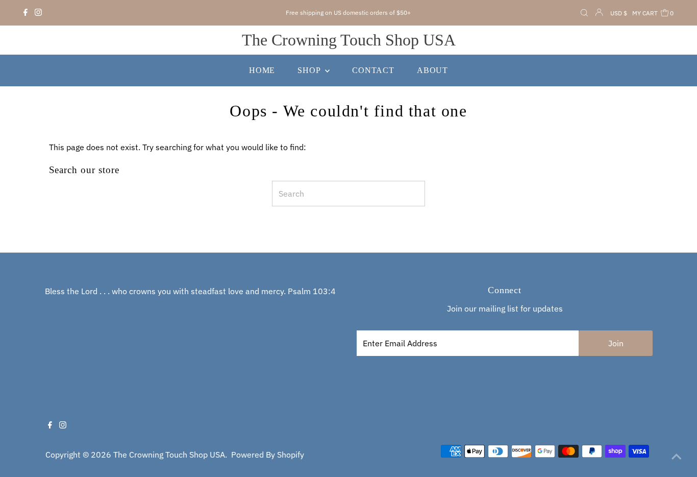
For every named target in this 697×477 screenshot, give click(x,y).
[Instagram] (38, 13)
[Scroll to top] (676, 456)
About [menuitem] (432, 70)
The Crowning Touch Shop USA (349, 40)
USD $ (618, 13)
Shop (309, 70)
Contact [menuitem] (373, 70)
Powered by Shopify (267, 454)
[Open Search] (584, 13)
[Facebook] (25, 13)
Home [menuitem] (262, 70)
